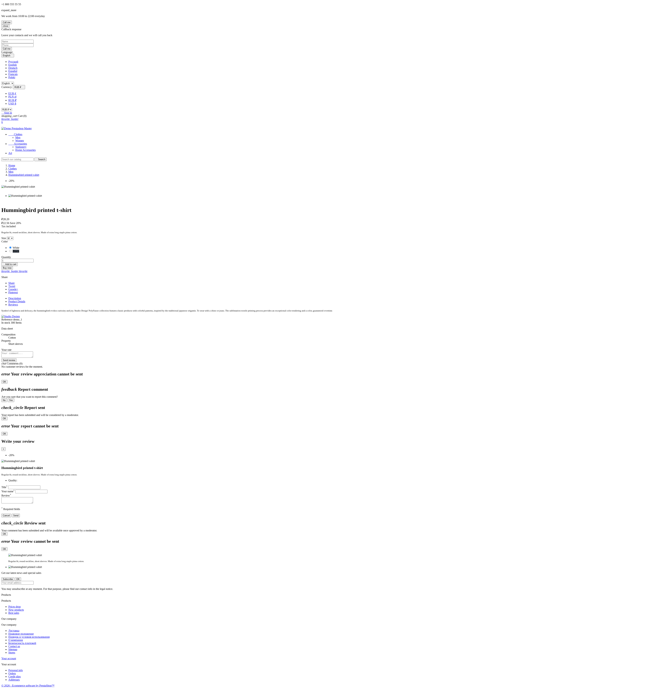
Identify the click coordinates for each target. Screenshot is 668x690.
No (4, 400)
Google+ (13, 289)
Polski (11, 77)
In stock (5, 322)
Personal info (15, 670)
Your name (8, 491)
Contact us (14, 646)
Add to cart (9, 264)
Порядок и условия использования (29, 636)
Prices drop (14, 606)
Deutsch (12, 67)
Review (6, 495)
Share (11, 283)
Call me (6, 22)
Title (4, 487)
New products (16, 609)
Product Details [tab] (16, 301)
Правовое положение (21, 633)
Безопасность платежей (22, 643)
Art (10, 153)
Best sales (13, 612)
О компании (15, 640)
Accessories (17, 143)
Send (15, 515)
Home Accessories (25, 150)
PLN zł (12, 96)
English (12, 64)
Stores (11, 652)
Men (17, 137)
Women (19, 140)
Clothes (15, 134)
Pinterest (13, 292)
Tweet (11, 286)
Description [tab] (14, 298)
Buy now (7, 268)
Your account (8, 658)
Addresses (14, 679)
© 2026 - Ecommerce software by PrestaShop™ (27, 685)
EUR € (12, 93)
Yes (11, 400)
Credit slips (14, 676)
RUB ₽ (12, 100)
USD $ (12, 103)
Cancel (6, 515)
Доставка (13, 630)
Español (12, 71)
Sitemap (12, 649)
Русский (13, 61)
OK (4, 381)
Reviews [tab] (13, 304)
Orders (12, 673)
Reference (7, 319)
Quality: (12, 480)
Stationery (20, 146)
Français (13, 74)
